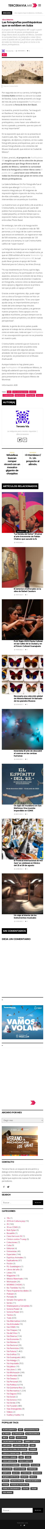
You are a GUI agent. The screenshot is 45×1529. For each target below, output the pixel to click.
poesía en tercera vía (19, 1485)
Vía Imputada (12, 1363)
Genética (6, 1473)
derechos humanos (11, 1465)
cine (21, 1457)
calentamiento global (12, 1441)
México (33, 1477)
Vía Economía (13, 1339)
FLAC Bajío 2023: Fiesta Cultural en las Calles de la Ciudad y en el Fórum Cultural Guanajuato (28, 643)
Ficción (10, 1263)
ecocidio (25, 1465)
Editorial (10, 1248)
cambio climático (32, 1441)
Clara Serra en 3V (14, 1236)
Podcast (10, 1293)
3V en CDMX (12, 1227)
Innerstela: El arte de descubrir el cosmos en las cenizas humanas (28, 753)
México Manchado (15, 1278)
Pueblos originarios (11, 1489)
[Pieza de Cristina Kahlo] (22, 72)
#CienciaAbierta (9, 1430)
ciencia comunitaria (11, 1453)
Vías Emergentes (14, 1408)
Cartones (7, 1445)
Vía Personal (12, 1381)
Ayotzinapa (21, 1438)
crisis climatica (25, 1461)
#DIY (20, 1430)
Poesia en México (33, 1481)
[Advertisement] (22, 1073)
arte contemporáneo (20, 392)
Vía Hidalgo (12, 1360)
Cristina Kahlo (8, 395)
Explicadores (12, 1260)
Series (9, 1303)
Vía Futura (11, 1351)
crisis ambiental (9, 1461)
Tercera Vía (9, 51)
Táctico (10, 1315)
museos (39, 395)
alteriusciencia (32, 1434)
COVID (28, 1457)
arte (9, 392)
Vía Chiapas (12, 1330)
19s (8, 1218)
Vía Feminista (12, 1348)
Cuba (9, 1245)
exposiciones (19, 395)
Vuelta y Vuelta (13, 1415)
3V (8, 1224)
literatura (26, 1473)
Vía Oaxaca (11, 1378)
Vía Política (11, 1384)
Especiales (11, 1254)
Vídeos (10, 1412)
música (5, 1481)
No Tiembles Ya (14, 1287)
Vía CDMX (11, 1327)
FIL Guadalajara (14, 1266)
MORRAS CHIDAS (14, 1284)
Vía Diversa (12, 1336)
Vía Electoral (12, 1345)
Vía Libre (11, 1369)
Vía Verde (11, 1402)
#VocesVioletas (31, 1430)
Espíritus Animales (15, 1257)
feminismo (32, 1469)
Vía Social (11, 1396)
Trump (34, 1489)
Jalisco (16, 1473)
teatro (25, 1489)
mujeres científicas (10, 1477)
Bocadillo (11, 1233)
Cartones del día (20, 1445)
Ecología (35, 1465)
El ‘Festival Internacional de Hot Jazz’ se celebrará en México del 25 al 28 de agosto (28, 863)
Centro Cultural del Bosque (15, 1449)
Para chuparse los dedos (18, 1290)
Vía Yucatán (12, 1406)
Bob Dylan (11, 1230)
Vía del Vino (12, 1333)
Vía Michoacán (13, 1372)
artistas (32, 392)
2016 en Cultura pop (16, 1221)
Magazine (11, 1275)
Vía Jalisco (11, 1366)
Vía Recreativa (13, 1390)
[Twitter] (8, 1187)
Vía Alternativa (7, 20)
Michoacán (11, 1281)
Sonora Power (13, 1309)
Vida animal (7, 1492)
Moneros (37, 1473)
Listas (9, 1272)
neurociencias (17, 1481)
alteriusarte (18, 1434)
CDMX (32, 1445)
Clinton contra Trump (16, 1239)
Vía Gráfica (11, 1354)
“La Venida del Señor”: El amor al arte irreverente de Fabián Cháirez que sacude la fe (28, 536)
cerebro (32, 1449)
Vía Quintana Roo (14, 1387)
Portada (10, 1296)
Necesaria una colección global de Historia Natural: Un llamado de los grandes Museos (28, 698)
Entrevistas (12, 1251)
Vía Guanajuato (13, 1357)
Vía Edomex (12, 1342)
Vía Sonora (11, 1399)
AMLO (5, 1438)
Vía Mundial (12, 1375)
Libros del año (13, 1269)
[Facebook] (4, 1187)
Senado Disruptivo (15, 1300)
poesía (5, 1485)
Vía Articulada (13, 1324)
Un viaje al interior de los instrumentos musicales (25, 916)
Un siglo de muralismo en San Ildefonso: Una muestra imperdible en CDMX (27, 808)
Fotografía (30, 395)
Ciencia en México (29, 1453)
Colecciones (12, 1242)
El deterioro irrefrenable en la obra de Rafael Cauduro (27, 590)
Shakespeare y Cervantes (18, 1306)
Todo (9, 1318)
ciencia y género (9, 1457)
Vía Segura (11, 1393)
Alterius (6, 1434)
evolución (7, 1469)
